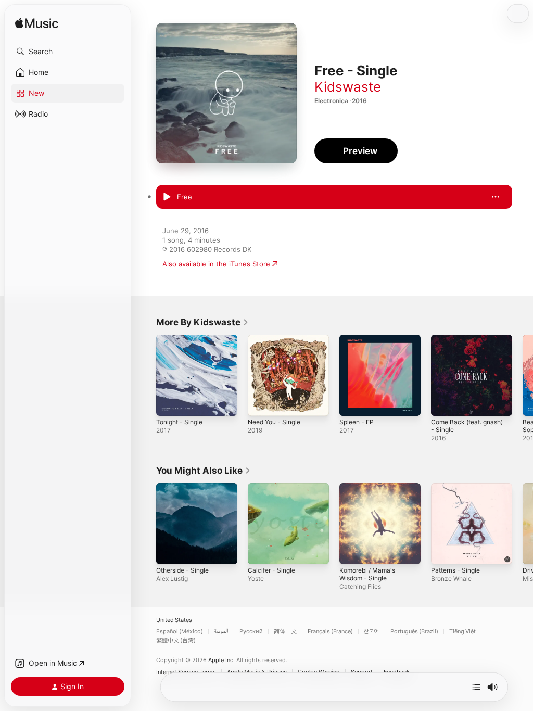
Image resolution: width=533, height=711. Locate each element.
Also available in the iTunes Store (216, 264)
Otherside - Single (182, 570)
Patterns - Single (455, 570)
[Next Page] (522, 375)
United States (174, 620)
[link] (202, 322)
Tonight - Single (179, 422)
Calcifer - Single (271, 570)
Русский (251, 631)
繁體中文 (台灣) (176, 640)
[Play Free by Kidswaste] (166, 197)
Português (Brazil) (414, 631)
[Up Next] (476, 687)
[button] (67, 51)
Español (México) (179, 631)
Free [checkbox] (184, 197)
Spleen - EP (356, 422)
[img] (36, 24)
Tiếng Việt (462, 631)
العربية (221, 631)
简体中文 (285, 631)
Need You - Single (274, 422)
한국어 (371, 631)
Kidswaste (347, 87)
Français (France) (330, 631)
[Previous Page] (145, 375)
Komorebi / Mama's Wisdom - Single (367, 574)
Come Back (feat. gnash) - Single (467, 426)
